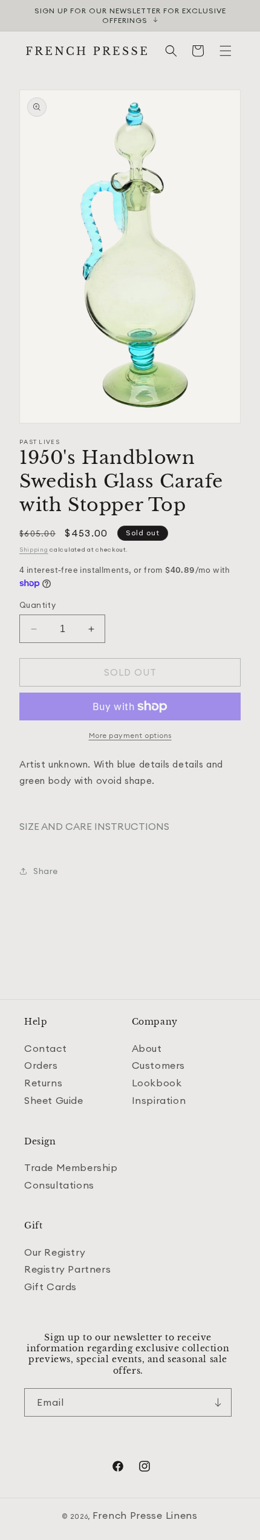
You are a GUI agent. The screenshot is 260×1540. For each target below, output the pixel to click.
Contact (45, 1048)
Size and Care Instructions (94, 826)
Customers (158, 1065)
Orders (41, 1065)
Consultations (59, 1185)
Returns (43, 1083)
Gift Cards (50, 1287)
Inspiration (159, 1100)
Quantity (37, 605)
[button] (225, 51)
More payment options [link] (130, 735)
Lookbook (157, 1083)
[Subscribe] (217, 1402)
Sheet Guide (53, 1100)
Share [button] (45, 871)
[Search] (171, 51)
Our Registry (54, 1252)
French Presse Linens (145, 1515)
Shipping (33, 549)
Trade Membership (71, 1167)
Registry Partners (67, 1269)
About (147, 1048)
